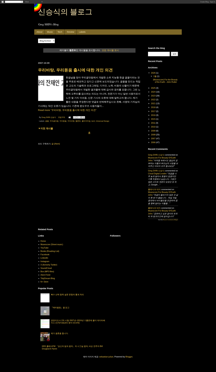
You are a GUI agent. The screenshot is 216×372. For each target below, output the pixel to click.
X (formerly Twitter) (48, 265)
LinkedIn (44, 258)
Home (43, 241)
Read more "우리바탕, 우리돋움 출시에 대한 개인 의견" (67, 110)
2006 (153, 142)
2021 (153, 103)
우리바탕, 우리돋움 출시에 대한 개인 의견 (75, 70)
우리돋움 (63, 121)
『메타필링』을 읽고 (60, 308)
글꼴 (47, 121)
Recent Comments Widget (170, 219)
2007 (153, 138)
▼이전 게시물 (45, 128)
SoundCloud (46, 268)
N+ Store (44, 282)
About (39, 32)
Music (50, 32)
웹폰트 (78, 121)
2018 (153, 107)
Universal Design (102, 121)
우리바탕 (71, 121)
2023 (153, 96)
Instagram (44, 261)
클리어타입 (86, 121)
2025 (153, 88)
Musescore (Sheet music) (51, 244)
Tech (60, 32)
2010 (153, 127)
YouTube (44, 248)
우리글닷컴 (54, 121)
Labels (82, 32)
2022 (153, 100)
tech (93, 121)
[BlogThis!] (76, 117)
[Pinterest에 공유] (83, 117)
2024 (153, 92)
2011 (153, 123)
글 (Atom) (56, 144)
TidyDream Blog (47, 278)
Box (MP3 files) (47, 271)
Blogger (129, 357)
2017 (153, 111)
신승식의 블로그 (65, 11)
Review (70, 32)
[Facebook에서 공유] (81, 117)
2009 (153, 131)
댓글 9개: (62, 117)
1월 (155, 76)
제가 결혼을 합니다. (59, 333)
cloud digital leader (157, 174)
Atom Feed (45, 275)
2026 (153, 73)
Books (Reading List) (49, 251)
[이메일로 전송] (74, 117)
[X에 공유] (79, 117)
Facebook (44, 254)
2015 (153, 119)
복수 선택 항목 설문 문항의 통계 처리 (67, 295)
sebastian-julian (106, 357)
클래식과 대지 (154, 189)
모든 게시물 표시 (110, 50)
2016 (153, 115)
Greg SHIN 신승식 (156, 155)
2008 (153, 135)
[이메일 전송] (69, 117)
